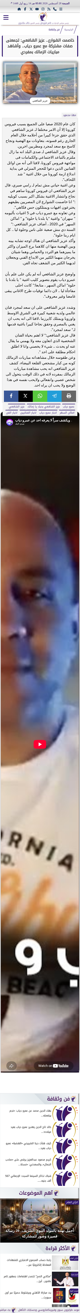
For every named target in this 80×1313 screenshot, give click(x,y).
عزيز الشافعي (17, 406)
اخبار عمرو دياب (48, 412)
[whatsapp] (40, 396)
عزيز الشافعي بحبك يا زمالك (44, 406)
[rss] (49, 9)
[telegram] (54, 396)
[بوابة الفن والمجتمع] (43, 16)
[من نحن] (55, 9)
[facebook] (11, 396)
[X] (25, 396)
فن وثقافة (54, 29)
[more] (61, 9)
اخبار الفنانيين (28, 412)
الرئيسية (68, 29)
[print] (69, 396)
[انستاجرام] (43, 9)
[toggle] (6, 17)
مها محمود (69, 115)
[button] (8, 1222)
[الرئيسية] (19, 9)
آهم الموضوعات (36, 1193)
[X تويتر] (31, 9)
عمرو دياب (68, 406)
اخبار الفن (11, 412)
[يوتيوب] (37, 9)
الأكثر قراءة (58, 1248)
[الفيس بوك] (25, 9)
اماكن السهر (67, 412)
